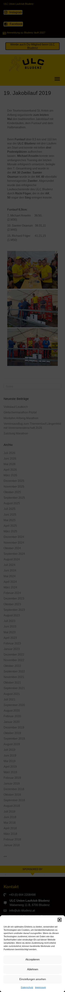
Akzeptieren (32, 959)
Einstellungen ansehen (32, 979)
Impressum (40, 987)
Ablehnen (32, 969)
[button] (59, 920)
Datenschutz (27, 987)
